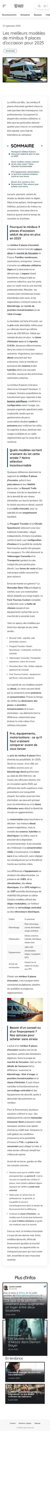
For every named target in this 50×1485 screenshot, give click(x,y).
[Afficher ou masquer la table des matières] (38, 145)
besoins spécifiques (17, 401)
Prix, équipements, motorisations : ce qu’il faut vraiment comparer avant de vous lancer (25, 174)
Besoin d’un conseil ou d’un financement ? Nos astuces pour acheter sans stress (25, 184)
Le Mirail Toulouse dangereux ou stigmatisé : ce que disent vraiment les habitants (24, 1394)
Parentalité (10, 51)
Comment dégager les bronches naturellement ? (24, 1373)
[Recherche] (39, 6)
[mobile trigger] (5, 6)
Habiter (8, 1297)
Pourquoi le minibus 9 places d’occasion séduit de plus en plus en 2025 (25, 153)
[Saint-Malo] (19, 6)
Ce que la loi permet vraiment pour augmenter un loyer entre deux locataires (24, 1305)
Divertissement (15, 1336)
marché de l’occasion (27, 253)
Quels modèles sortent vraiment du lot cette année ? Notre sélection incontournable (25, 164)
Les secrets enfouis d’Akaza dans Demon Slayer (24, 1342)
